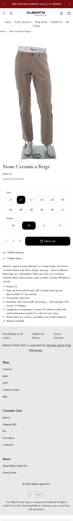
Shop (6, 362)
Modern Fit (56, 22)
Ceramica (7, 369)
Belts (5, 396)
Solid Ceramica (23, 22)
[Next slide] (69, 4)
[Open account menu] (61, 13)
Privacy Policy (9, 472)
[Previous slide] (3, 4)
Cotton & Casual (11, 389)
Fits (4, 431)
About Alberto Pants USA (15, 465)
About (7, 459)
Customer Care (12, 411)
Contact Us (8, 445)
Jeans (5, 376)
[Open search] (11, 13)
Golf (5, 383)
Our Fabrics (8, 438)
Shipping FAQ (9, 424)
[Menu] (4, 13)
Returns (6, 417)
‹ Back (7, 22)
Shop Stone (41, 22)
